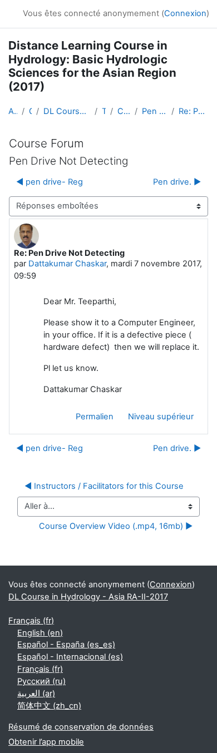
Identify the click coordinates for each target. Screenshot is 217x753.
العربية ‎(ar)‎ (36, 693)
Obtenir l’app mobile (46, 742)
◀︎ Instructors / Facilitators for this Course (104, 486)
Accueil (12, 111)
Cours (30, 111)
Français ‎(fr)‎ (31, 621)
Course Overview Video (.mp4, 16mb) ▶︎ (116, 526)
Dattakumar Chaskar (67, 264)
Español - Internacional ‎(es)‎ (70, 657)
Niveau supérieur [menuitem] (161, 417)
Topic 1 (104, 111)
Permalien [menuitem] (95, 417)
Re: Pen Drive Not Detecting (194, 111)
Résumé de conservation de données (81, 727)
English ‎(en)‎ (40, 633)
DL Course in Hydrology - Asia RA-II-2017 (66, 111)
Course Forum (123, 111)
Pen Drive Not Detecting (154, 111)
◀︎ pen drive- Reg (49, 182)
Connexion (185, 13)
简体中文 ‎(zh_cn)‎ (49, 706)
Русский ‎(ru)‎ (41, 681)
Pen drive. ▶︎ (177, 182)
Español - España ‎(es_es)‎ (66, 645)
